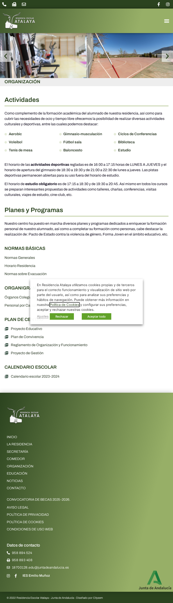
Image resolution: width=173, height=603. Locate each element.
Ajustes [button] (43, 316)
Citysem (98, 597)
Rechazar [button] (61, 316)
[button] (167, 21)
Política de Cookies (64, 305)
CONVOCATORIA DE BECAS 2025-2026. (38, 499)
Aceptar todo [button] (96, 316)
